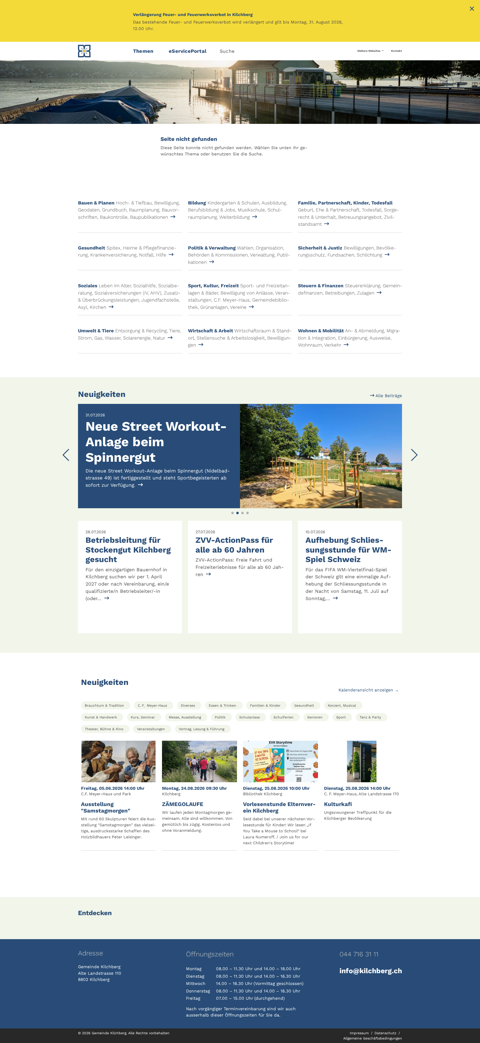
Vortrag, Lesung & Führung (201, 729)
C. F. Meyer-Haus (152, 705)
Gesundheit (304, 705)
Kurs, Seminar (143, 717)
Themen (143, 51)
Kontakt (396, 51)
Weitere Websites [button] (369, 51)
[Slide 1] (232, 513)
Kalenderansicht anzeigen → (368, 689)
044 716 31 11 (359, 954)
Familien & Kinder (265, 705)
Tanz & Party (370, 717)
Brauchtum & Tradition (104, 705)
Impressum (360, 1033)
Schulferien (284, 717)
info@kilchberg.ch (371, 971)
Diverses (188, 705)
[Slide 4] (247, 513)
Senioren (314, 717)
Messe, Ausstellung (185, 717)
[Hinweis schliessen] (472, 9)
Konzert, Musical (342, 705)
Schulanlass (249, 717)
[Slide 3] (242, 513)
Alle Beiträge (388, 395)
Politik (220, 717)
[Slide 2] (237, 513)
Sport (341, 717)
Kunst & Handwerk (101, 717)
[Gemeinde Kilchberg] (102, 51)
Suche (227, 51)
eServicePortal (187, 51)
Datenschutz (386, 1033)
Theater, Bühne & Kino (104, 729)
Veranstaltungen (151, 729)
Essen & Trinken (222, 705)
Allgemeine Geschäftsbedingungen (372, 1038)
